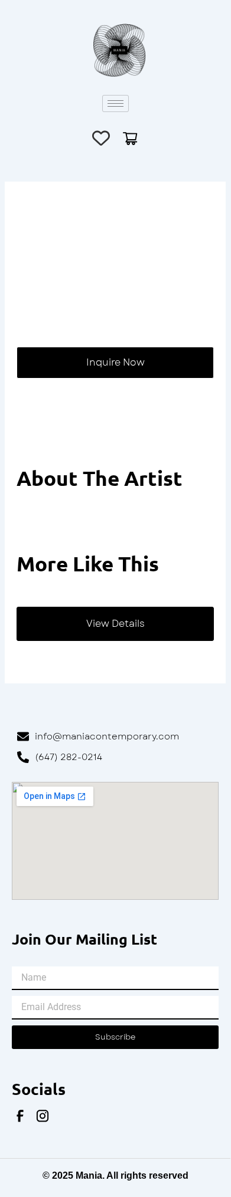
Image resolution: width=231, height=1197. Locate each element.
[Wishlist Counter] (101, 138)
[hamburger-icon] (115, 103)
